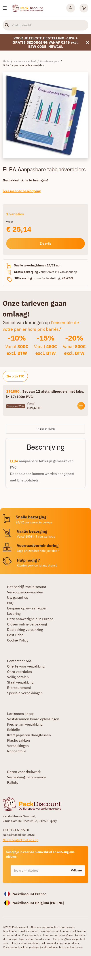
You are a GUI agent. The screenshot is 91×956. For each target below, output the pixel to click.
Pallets (12, 782)
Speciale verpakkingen (25, 693)
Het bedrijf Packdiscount (26, 587)
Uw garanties (17, 597)
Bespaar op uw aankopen (27, 608)
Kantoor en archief (25, 61)
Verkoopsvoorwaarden (25, 592)
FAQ (10, 603)
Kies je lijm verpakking (24, 724)
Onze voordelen (19, 671)
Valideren (77, 870)
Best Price (15, 635)
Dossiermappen (49, 61)
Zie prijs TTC (15, 376)
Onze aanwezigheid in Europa (30, 619)
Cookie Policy (17, 640)
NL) (61, 903)
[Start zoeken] (7, 25)
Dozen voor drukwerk (24, 771)
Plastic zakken (18, 740)
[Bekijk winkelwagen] (84, 8)
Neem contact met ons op (20, 840)
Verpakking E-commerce (26, 777)
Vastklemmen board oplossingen (33, 719)
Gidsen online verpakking (27, 624)
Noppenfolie (16, 751)
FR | (55, 903)
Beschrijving (47, 428)
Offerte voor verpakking (25, 666)
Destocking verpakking (25, 629)
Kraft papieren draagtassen (29, 735)
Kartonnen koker (20, 713)
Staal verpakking (20, 682)
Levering (14, 613)
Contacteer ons (19, 661)
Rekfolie (13, 729)
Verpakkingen (18, 745)
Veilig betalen (18, 677)
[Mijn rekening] (70, 8)
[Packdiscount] (27, 7)
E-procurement (19, 687)
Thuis (6, 61)
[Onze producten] (5, 8)
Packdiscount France (28, 894)
